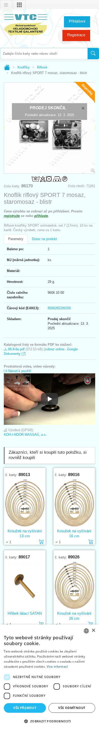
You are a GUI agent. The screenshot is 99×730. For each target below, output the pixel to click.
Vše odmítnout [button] (71, 708)
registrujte (12, 216)
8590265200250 (59, 308)
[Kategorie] (19, 5)
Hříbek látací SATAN (25, 613)
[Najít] (93, 53)
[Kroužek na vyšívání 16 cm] (74, 503)
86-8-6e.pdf (16, 349)
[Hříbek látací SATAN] (24, 585)
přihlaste (41, 216)
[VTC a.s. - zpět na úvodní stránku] (25, 24)
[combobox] (44, 53)
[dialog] (49, 677)
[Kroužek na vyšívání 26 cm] (74, 585)
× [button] (93, 630)
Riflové (42, 67)
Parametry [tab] (15, 239)
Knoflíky (24, 67)
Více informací (57, 666)
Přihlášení (77, 21)
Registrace (76, 35)
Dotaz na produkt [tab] (44, 239)
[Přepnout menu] (6, 5)
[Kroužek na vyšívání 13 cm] (24, 503)
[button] (49, 721)
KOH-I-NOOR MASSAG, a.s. (25, 434)
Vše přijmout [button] (24, 708)
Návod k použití (19, 371)
